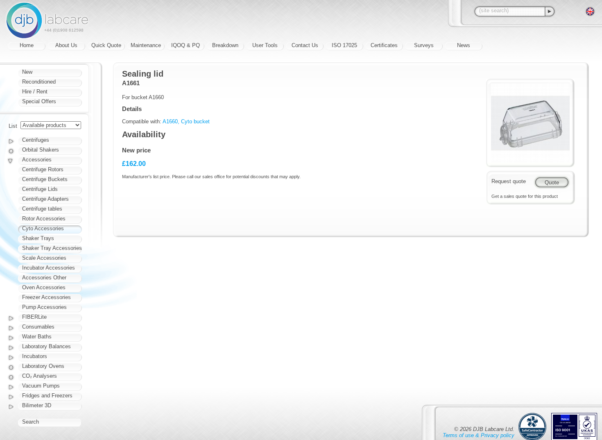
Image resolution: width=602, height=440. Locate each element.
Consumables (38, 327)
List (13, 126)
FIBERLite (34, 317)
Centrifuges (35, 140)
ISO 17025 (344, 45)
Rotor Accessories (44, 218)
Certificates (384, 45)
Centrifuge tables (42, 209)
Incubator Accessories (48, 268)
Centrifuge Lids (40, 189)
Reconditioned (39, 82)
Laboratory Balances (46, 346)
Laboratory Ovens (43, 366)
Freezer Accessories (46, 297)
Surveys (424, 45)
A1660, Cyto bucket (186, 121)
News (463, 45)
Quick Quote (106, 45)
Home (27, 45)
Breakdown (225, 45)
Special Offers (39, 101)
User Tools (265, 45)
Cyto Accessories (43, 228)
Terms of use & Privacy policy (478, 435)
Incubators (34, 356)
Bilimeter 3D (36, 405)
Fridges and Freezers (47, 395)
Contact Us (305, 45)
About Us (66, 45)
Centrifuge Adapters (45, 199)
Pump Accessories (44, 307)
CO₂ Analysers (39, 376)
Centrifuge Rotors (42, 169)
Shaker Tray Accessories (52, 248)
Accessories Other (44, 277)
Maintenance (146, 45)
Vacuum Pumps (41, 386)
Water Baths (37, 336)
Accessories (37, 159)
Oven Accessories (44, 287)
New (27, 72)
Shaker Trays (38, 238)
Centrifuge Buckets (45, 179)
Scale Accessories (44, 258)
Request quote (508, 181)
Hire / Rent (35, 91)
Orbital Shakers (40, 150)
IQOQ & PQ (185, 45)
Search (30, 422)
